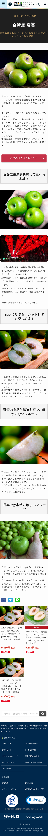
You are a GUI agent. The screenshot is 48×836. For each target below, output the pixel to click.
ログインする (6, 744)
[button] (36, 800)
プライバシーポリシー (10, 789)
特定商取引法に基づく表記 (34, 789)
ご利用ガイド (6, 750)
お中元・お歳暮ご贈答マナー (35, 762)
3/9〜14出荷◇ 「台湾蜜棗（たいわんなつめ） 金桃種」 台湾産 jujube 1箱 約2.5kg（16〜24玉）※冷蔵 (36, 637)
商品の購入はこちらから (24, 158)
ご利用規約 (29, 783)
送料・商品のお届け (32, 756)
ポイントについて (8, 762)
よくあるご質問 (30, 750)
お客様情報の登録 (31, 744)
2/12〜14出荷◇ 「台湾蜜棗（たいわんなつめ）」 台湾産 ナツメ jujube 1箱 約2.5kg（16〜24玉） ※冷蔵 (11, 634)
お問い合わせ (6, 769)
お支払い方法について (10, 756)
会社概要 (5, 783)
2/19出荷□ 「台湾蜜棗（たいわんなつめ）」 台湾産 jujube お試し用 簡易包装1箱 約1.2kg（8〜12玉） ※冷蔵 (11, 686)
